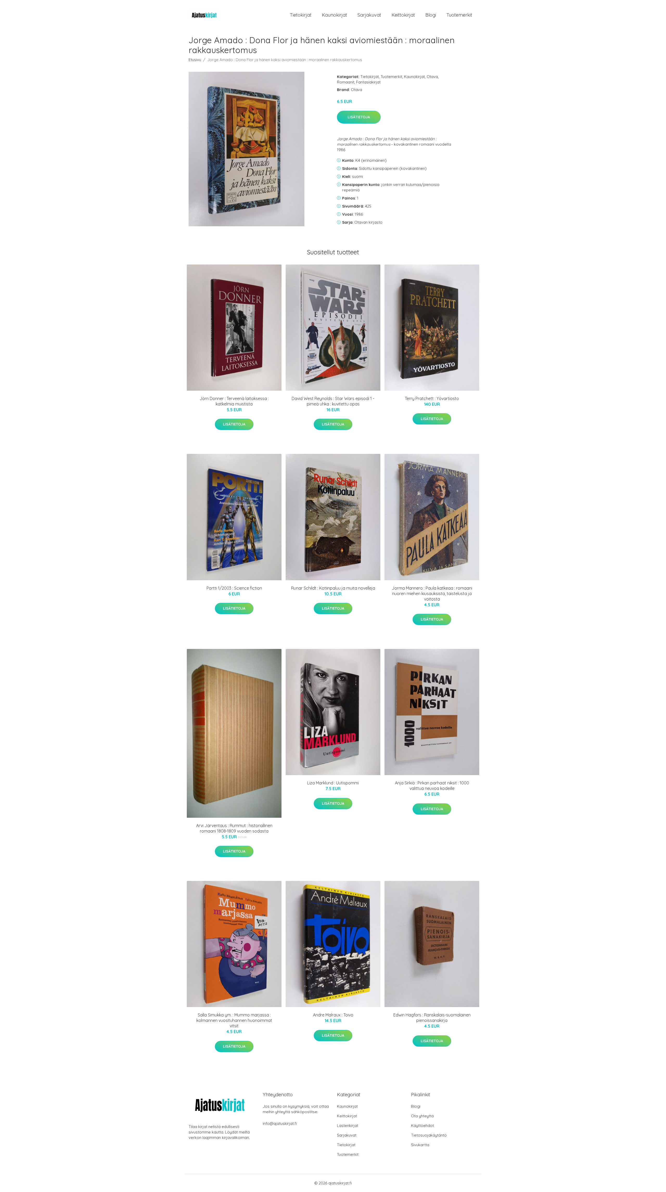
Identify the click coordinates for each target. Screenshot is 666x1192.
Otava (432, 76)
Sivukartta (420, 1144)
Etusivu (195, 59)
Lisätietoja (359, 117)
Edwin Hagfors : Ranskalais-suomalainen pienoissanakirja (432, 1017)
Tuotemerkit (459, 15)
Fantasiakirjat (368, 82)
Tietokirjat (300, 15)
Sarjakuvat (369, 15)
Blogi (430, 15)
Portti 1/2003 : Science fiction (234, 588)
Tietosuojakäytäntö (429, 1135)
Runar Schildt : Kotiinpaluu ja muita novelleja (333, 588)
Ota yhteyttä (422, 1115)
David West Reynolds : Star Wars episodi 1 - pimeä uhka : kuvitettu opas (333, 401)
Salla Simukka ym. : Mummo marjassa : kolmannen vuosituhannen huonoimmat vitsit (234, 1020)
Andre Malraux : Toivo (333, 1014)
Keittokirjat (403, 15)
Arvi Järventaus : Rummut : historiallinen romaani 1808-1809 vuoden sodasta (234, 828)
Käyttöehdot (422, 1125)
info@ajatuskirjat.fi (280, 1123)
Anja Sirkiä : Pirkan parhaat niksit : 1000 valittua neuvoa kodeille (432, 785)
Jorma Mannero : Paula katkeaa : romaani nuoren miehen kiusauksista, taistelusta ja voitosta (432, 593)
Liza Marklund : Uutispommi (333, 782)
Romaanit (345, 82)
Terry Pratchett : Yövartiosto (432, 398)
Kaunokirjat (334, 15)
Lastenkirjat (347, 1125)
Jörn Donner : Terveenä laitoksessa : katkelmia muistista (234, 401)
